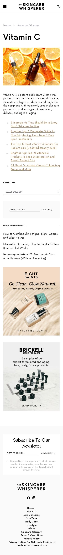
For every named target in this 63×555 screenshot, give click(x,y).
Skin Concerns (31, 515)
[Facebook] (28, 497)
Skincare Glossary (28, 25)
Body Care (31, 521)
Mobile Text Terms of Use (32, 545)
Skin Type (31, 518)
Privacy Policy (32, 538)
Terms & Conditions (32, 535)
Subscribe (47, 453)
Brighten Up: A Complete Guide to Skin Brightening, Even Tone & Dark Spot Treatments (33, 135)
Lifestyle (31, 525)
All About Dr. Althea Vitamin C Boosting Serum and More (35, 167)
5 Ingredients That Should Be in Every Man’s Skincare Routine (34, 124)
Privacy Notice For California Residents (31, 542)
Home (7, 25)
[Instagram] (33, 497)
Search (45, 209)
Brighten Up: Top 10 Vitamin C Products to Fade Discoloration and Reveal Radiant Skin (33, 156)
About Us (31, 511)
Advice (32, 528)
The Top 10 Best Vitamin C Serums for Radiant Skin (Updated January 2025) (34, 146)
